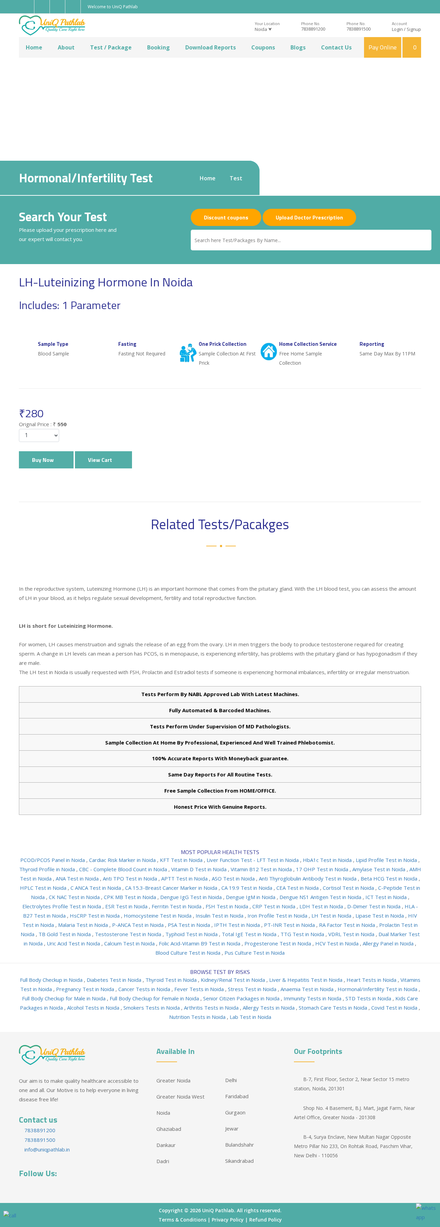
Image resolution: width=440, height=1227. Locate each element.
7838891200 (313, 29)
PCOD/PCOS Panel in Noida (53, 859)
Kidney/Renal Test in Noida (233, 979)
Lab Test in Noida (250, 1016)
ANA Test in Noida (78, 878)
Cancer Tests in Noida (145, 989)
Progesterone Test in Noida (278, 943)
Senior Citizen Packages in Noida (242, 998)
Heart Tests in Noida (372, 979)
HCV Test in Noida (337, 943)
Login (397, 29)
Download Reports (210, 47)
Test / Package (111, 47)
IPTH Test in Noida (237, 924)
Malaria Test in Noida (83, 924)
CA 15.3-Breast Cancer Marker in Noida (172, 887)
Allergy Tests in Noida (269, 1007)
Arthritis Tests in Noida (212, 1007)
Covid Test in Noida (395, 1007)
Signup (414, 29)
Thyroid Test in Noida (171, 979)
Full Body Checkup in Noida (52, 979)
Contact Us (336, 47)
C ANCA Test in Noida (96, 887)
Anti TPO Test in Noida (130, 878)
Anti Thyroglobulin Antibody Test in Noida (308, 878)
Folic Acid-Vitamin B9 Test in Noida (200, 943)
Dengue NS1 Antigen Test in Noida (321, 897)
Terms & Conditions (182, 1219)
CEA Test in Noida (298, 887)
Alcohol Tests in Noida (94, 1007)
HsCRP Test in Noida (95, 915)
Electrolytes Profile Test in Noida (62, 906)
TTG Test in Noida (303, 934)
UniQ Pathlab (218, 1210)
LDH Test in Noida (321, 906)
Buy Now (44, 460)
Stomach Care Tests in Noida (333, 1007)
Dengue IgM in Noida (251, 897)
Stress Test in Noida (253, 989)
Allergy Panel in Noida (389, 943)
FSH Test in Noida (228, 906)
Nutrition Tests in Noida (198, 1016)
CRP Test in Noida (274, 906)
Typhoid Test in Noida (192, 934)
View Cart (101, 460)
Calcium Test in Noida (130, 943)
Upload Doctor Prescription (309, 217)
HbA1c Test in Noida (328, 859)
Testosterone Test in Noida (129, 934)
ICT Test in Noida (386, 897)
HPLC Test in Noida (44, 887)
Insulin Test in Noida (220, 915)
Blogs (298, 47)
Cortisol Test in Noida (349, 887)
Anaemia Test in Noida (307, 989)
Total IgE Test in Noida (250, 934)
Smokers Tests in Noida (152, 1007)
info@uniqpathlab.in (46, 1149)
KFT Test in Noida (182, 859)
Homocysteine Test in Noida (158, 915)
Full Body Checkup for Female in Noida (155, 998)
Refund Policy (265, 1219)
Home (34, 47)
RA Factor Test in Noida (347, 924)
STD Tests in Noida (369, 998)
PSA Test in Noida (189, 924)
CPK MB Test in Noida (130, 897)
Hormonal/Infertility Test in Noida (378, 989)
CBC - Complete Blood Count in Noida (123, 869)
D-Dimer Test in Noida (374, 906)
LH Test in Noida (332, 915)
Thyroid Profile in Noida (47, 869)
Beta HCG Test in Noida (390, 878)
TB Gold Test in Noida (65, 934)
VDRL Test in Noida (352, 934)
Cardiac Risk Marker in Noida (123, 859)
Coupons (263, 47)
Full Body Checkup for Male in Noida (64, 998)
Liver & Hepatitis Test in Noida (306, 979)
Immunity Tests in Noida (313, 998)
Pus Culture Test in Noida (254, 952)
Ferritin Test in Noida (177, 906)
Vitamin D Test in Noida (199, 869)
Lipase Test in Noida (380, 915)
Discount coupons (226, 217)
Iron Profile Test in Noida (278, 915)
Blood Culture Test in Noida (188, 952)
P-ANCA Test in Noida (138, 924)
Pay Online (382, 47)
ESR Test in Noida (127, 906)
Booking (158, 47)
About (66, 47)
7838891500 (358, 29)
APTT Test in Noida (185, 878)
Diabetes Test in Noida (115, 979)
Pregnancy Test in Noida (86, 989)
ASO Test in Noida (234, 878)
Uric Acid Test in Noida (74, 943)
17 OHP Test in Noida (323, 869)
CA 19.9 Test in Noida (247, 887)
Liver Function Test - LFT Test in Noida (253, 859)
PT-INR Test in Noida (290, 924)
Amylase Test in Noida (379, 869)
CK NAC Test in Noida (75, 897)
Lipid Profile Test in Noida (387, 859)
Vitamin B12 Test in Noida (262, 869)
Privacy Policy (228, 1219)
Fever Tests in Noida (199, 989)
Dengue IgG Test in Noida (191, 897)
